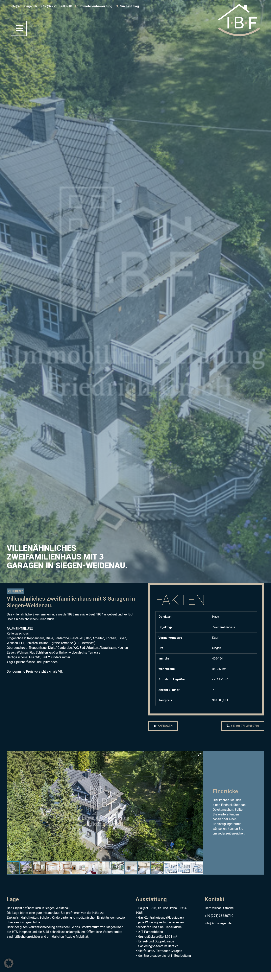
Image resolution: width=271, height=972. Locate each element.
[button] (199, 754)
